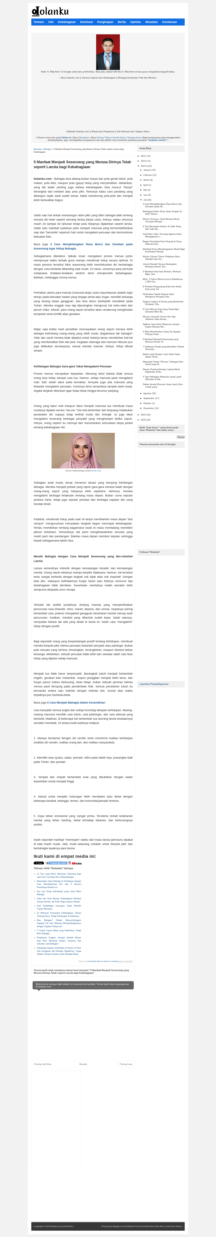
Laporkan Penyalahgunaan (154, 684)
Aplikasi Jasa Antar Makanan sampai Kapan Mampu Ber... (161, 325)
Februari (148, 175)
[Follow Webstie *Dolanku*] (56, 864)
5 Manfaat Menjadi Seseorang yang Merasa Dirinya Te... (161, 340)
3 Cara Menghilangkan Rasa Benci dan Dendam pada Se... (162, 205)
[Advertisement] (108, 104)
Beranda (83, 1064)
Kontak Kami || (148, 1226)
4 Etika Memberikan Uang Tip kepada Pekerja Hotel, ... (161, 332)
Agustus (147, 393)
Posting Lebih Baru (42, 1064)
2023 (143, 166)
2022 (143, 161)
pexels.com (96, 471)
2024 (143, 414)
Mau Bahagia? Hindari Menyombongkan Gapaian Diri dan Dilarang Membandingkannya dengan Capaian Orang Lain (59, 923)
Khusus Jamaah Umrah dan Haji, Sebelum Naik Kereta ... (159, 317)
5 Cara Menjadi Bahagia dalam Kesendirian (76, 702)
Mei (145, 190)
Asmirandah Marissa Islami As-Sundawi (102, 961)
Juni (145, 195)
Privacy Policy (104, 137)
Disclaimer (84, 137)
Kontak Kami (119, 137)
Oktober (147, 403)
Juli (145, 200)
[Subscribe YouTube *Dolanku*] (77, 864)
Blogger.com (118, 1226)
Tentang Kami (134, 137)
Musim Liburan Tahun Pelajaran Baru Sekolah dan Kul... (161, 257)
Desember (148, 408)
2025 (143, 419)
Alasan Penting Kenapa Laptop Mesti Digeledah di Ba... (161, 370)
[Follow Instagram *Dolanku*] (69, 864)
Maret (146, 180)
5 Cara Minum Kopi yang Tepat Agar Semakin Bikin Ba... (161, 310)
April (145, 185)
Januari (147, 170)
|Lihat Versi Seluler (173, 1226)
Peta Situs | (160, 1226)
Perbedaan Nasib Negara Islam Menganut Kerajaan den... (158, 295)
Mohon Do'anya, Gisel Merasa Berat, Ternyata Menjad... (161, 220)
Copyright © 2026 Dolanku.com (48, 1226)
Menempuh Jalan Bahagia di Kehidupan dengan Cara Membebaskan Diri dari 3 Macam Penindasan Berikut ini (59, 884)
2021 (143, 156)
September (149, 398)
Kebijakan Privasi (133, 1226)
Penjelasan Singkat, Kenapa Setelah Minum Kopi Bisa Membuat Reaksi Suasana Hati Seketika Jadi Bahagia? (59, 940)
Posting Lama (126, 1064)
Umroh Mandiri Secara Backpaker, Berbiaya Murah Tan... (160, 265)
